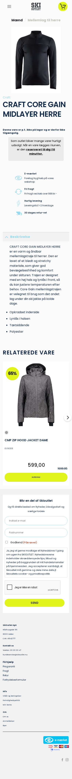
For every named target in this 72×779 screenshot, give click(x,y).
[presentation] (33, 587)
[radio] (6, 432)
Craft (7, 97)
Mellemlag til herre (44, 20)
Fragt (6, 670)
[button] (9, 6)
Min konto (7, 705)
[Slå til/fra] (6, 237)
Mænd (17, 20)
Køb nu (36, 477)
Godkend (23, 542)
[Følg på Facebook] (62, 760)
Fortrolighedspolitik (11, 700)
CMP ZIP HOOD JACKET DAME (26, 440)
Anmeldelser (8, 721)
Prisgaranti (9, 666)
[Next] (67, 425)
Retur (5, 675)
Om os (5, 716)
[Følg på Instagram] (67, 760)
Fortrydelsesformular (14, 679)
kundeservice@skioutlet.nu (15, 654)
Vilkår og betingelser (12, 696)
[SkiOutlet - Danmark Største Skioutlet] (36, 6)
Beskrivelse (20, 237)
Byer (5, 725)
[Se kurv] (62, 6)
